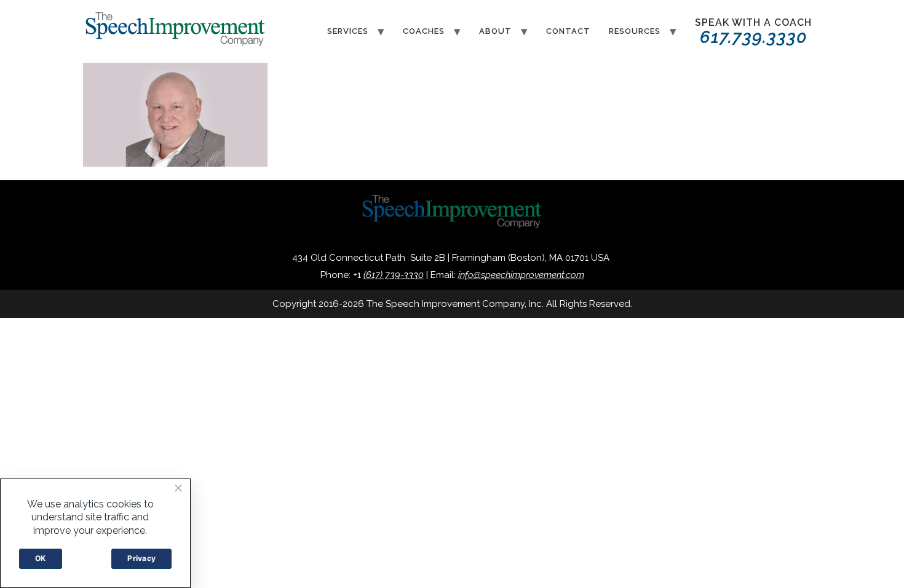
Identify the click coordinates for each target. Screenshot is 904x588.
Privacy (141, 558)
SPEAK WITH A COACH (753, 32)
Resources (634, 31)
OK (40, 558)
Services (347, 31)
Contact (568, 31)
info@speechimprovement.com (521, 274)
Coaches (424, 31)
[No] (178, 488)
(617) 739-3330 (393, 274)
